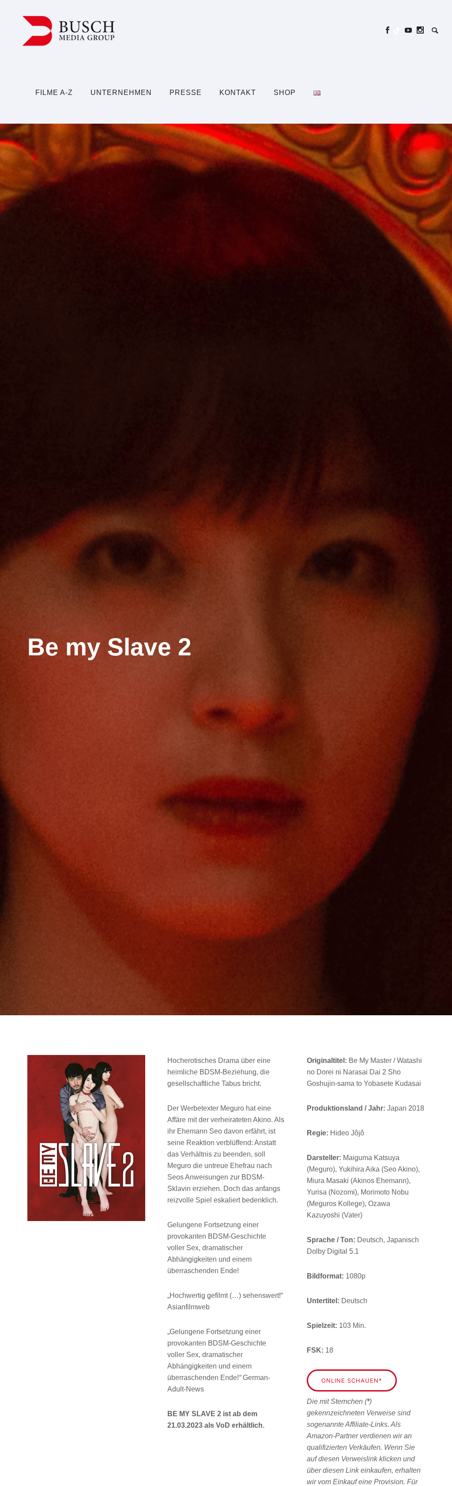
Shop (285, 92)
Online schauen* (351, 1380)
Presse (186, 92)
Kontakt (237, 92)
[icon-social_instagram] (420, 30)
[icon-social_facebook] (390, 30)
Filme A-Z (54, 92)
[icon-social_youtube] (411, 30)
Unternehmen (121, 92)
